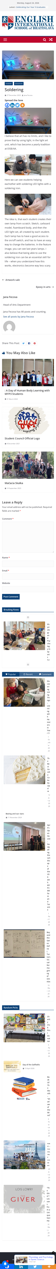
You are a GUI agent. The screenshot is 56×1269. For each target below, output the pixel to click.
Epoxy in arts (43, 286)
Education (19, 84)
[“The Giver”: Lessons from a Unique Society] (24, 1212)
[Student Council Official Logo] (28, 409)
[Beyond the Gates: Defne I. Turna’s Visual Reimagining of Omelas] (24, 943)
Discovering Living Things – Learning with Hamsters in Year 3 (48, 707)
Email (5, 570)
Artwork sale (12, 279)
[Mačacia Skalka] (28, 453)
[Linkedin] (12, 105)
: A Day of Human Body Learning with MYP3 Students (27, 392)
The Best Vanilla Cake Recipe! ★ (48, 774)
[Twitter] (17, 105)
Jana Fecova (28, 95)
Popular (12, 674)
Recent (29, 674)
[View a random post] (51, 39)
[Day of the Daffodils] (12, 1066)
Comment (8, 518)
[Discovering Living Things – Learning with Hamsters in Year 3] (24, 692)
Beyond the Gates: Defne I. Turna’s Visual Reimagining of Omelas (48, 957)
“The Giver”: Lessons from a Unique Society (48, 1204)
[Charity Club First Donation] (24, 1036)
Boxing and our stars (15, 813)
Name (6, 557)
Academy (9, 84)
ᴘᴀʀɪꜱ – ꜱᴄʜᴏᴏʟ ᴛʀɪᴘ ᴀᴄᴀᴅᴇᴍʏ (48, 1154)
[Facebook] (7, 105)
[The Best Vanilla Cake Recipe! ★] (24, 769)
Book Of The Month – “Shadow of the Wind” (48, 1096)
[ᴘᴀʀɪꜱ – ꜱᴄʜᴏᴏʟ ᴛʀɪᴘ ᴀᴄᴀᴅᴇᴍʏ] (24, 1161)
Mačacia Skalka (14, 483)
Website (6, 583)
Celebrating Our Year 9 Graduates (48, 639)
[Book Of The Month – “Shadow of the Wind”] (24, 1106)
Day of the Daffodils (31, 1064)
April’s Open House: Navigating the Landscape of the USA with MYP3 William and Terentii (48, 867)
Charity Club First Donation (48, 1028)
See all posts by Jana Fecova (18, 316)
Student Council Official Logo (22, 438)
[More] (22, 105)
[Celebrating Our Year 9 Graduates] (24, 635)
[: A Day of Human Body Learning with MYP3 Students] (28, 361)
